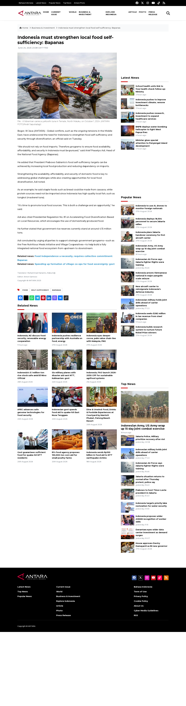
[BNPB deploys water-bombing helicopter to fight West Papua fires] (127, 130)
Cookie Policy (141, 601)
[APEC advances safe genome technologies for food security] (32, 396)
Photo (142, 12)
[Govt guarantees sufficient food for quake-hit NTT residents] (32, 439)
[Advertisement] (145, 54)
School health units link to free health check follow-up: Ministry (151, 89)
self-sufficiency (40, 290)
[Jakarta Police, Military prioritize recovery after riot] (127, 440)
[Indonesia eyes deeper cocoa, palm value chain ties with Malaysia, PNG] (101, 322)
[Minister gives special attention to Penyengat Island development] (127, 144)
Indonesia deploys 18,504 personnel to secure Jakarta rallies (150, 222)
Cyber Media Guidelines (146, 610)
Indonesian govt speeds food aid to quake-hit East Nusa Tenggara (65, 412)
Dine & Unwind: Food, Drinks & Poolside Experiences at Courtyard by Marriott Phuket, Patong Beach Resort (101, 415)
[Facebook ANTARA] (137, 3)
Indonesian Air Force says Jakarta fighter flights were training (150, 262)
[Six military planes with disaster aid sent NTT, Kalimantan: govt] (67, 359)
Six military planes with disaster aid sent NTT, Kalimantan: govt (64, 375)
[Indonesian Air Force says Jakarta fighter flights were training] (127, 263)
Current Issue (56, 13)
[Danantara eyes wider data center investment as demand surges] (127, 533)
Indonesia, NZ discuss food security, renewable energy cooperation (31, 338)
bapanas (56, 290)
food (25, 290)
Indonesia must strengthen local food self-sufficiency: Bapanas (89, 28)
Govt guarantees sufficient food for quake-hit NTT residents (31, 455)
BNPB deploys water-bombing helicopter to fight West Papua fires (151, 130)
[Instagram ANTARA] (148, 3)
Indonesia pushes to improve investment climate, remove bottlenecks (151, 102)
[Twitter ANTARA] (142, 3)
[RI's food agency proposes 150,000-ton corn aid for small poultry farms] (67, 439)
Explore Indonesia (111, 13)
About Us (139, 606)
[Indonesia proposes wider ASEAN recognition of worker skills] (127, 520)
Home (46, 12)
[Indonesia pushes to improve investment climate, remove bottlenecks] (127, 103)
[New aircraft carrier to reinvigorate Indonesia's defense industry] (127, 290)
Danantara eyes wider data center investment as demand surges (151, 532)
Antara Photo (79, 3)
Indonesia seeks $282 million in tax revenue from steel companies (151, 316)
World (73, 12)
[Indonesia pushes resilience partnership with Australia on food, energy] (67, 322)
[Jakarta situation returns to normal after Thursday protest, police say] (127, 480)
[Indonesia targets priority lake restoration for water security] (127, 507)
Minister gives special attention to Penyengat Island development (151, 143)
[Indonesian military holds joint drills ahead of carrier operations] (127, 303)
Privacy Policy (141, 596)
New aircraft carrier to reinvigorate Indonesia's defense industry (148, 289)
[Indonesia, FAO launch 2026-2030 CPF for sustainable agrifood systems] (101, 359)
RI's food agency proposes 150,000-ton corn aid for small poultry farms (66, 455)
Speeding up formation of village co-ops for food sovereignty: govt (75, 264)
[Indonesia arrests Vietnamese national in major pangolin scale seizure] (127, 276)
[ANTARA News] (29, 13)
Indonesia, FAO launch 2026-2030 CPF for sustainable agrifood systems (101, 375)
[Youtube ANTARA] (153, 3)
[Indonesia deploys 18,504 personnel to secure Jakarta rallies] (127, 222)
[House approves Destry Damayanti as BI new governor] (127, 547)
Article (132, 12)
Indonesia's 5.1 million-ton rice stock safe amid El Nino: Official (32, 375)
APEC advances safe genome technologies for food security (30, 412)
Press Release (153, 13)
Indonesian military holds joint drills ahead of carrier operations (151, 303)
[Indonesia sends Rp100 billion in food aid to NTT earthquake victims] (101, 439)
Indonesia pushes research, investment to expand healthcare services (150, 116)
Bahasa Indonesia (26, 3)
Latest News (41, 3)
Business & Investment (85, 13)
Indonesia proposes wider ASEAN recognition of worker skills (151, 519)
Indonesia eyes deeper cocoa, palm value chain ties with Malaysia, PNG (101, 338)
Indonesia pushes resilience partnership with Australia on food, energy (67, 338)
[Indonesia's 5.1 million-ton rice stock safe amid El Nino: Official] (32, 359)
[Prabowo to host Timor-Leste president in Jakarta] (127, 494)
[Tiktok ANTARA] (159, 3)
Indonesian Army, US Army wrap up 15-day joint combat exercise (150, 249)
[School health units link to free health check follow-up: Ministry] (127, 90)
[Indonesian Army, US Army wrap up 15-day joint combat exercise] (127, 249)
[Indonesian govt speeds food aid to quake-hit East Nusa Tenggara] (67, 396)
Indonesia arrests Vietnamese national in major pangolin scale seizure (151, 276)
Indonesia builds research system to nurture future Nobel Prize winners (149, 330)
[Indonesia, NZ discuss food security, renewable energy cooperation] (32, 322)
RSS (136, 615)
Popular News (54, 3)
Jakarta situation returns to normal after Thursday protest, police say (150, 479)
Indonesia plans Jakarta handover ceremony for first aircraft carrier (150, 235)
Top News (67, 3)
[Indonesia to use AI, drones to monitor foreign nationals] (127, 209)
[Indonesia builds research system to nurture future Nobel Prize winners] (127, 331)
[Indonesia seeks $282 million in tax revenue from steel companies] (127, 317)
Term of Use (140, 591)
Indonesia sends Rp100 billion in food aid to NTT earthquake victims (99, 455)
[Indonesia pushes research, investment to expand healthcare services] (127, 117)
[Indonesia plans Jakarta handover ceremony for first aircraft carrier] (127, 236)
